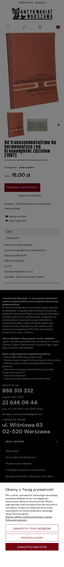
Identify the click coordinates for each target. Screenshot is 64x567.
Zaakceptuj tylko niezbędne (32, 528)
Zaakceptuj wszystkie (32, 547)
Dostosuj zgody (32, 537)
